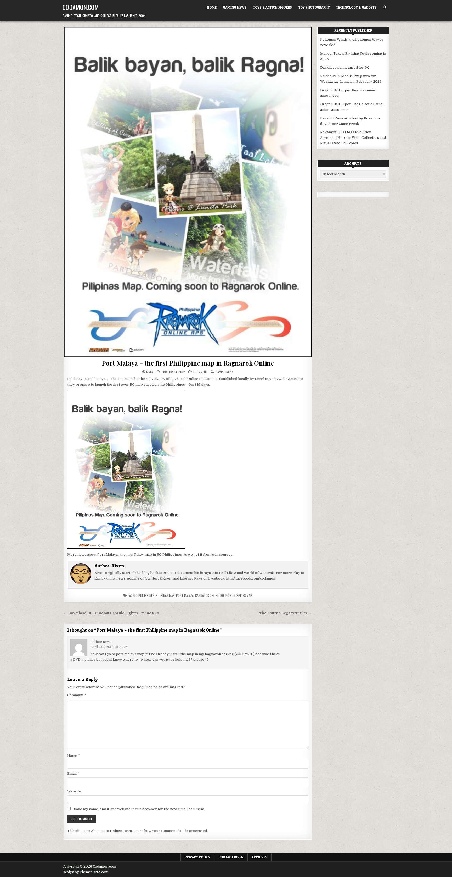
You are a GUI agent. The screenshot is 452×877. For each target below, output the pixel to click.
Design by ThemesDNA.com (85, 872)
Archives (259, 857)
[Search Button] (384, 7)
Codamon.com (81, 7)
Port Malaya (185, 595)
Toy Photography (314, 7)
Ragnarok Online (207, 595)
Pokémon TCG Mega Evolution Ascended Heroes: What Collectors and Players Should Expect (353, 137)
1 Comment (200, 371)
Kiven (149, 371)
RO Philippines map (238, 595)
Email (73, 773)
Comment (76, 695)
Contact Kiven (231, 857)
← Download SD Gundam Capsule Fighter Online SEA (111, 613)
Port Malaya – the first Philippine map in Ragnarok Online (188, 363)
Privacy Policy (197, 857)
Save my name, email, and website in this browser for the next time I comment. (139, 809)
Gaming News (235, 7)
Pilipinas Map (165, 595)
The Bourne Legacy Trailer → (285, 613)
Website (74, 791)
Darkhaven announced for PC (344, 67)
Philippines (146, 595)
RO (222, 595)
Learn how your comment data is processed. (170, 831)
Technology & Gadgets (356, 7)
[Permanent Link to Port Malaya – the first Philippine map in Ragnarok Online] (188, 192)
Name (73, 756)
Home (212, 7)
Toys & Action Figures (272, 7)
